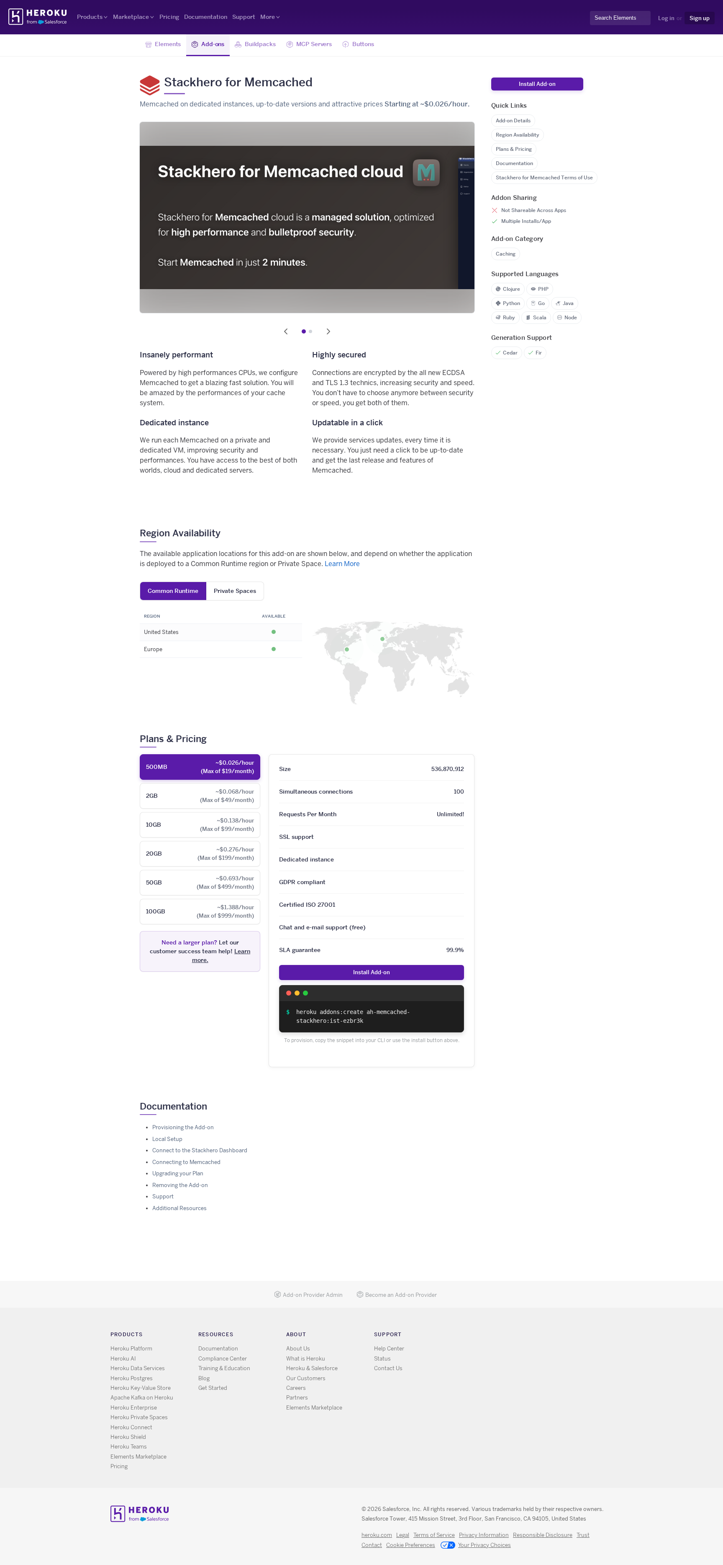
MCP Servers (314, 44)
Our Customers (306, 1378)
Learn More (342, 563)
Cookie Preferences (410, 1545)
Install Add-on (371, 972)
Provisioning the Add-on (183, 1127)
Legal (402, 1535)
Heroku (38, 16)
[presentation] (200, 767)
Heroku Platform (131, 1348)
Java (568, 303)
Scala (539, 317)
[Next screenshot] (328, 331)
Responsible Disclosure (542, 1535)
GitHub (490, 1336)
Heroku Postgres (131, 1378)
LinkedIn (502, 1336)
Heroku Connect (131, 1427)
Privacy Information (484, 1535)
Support (243, 17)
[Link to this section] (227, 533)
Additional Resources (179, 1208)
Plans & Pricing (514, 149)
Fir (539, 352)
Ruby (509, 317)
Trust (583, 1535)
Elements (168, 44)
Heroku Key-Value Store (140, 1388)
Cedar (510, 352)
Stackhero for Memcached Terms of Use (544, 177)
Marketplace (131, 17)
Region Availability (517, 135)
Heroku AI (123, 1358)
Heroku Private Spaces (139, 1417)
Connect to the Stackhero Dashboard (199, 1150)
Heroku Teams (128, 1446)
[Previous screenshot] (285, 331)
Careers (296, 1388)
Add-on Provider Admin (313, 1295)
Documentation (205, 17)
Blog (204, 1378)
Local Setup (167, 1139)
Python (511, 303)
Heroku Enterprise (133, 1408)
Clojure (511, 289)
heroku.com (377, 1535)
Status (382, 1358)
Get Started (212, 1388)
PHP (543, 289)
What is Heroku (305, 1358)
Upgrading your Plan (177, 1173)
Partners (297, 1397)
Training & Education (224, 1368)
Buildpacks (260, 44)
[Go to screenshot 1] (304, 331)
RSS (466, 1336)
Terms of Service (434, 1535)
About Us (298, 1348)
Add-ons (212, 44)
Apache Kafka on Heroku (141, 1397)
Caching (505, 254)
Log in (666, 18)
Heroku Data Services (137, 1368)
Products (90, 17)
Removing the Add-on (180, 1185)
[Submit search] (592, 25)
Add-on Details (513, 120)
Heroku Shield (128, 1437)
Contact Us (388, 1368)
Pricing (169, 17)
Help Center (389, 1348)
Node (570, 317)
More (267, 17)
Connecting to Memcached (186, 1162)
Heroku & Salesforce (312, 1368)
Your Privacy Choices (484, 1545)
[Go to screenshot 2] (310, 331)
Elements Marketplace (138, 1457)
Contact (372, 1545)
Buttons (363, 44)
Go (541, 303)
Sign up (700, 18)
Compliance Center (222, 1358)
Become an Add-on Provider (401, 1295)
